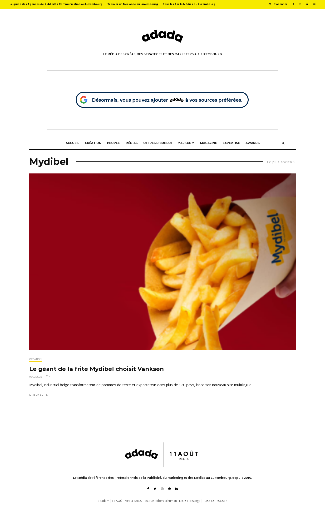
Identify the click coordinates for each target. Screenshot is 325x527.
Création (93, 143)
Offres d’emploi (157, 143)
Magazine (208, 143)
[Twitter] (155, 488)
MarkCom (185, 143)
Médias (131, 143)
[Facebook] (293, 4)
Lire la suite (38, 394)
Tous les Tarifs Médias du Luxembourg (189, 4)
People (113, 143)
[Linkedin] (306, 4)
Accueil (72, 143)
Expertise (231, 143)
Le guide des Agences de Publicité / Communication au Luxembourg (56, 4)
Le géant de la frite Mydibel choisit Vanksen (96, 369)
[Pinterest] (169, 488)
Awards (253, 143)
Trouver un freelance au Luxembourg (132, 4)
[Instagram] (299, 4)
